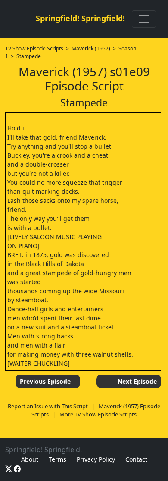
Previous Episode (45, 381)
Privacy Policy (96, 459)
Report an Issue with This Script (48, 406)
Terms (57, 459)
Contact (136, 459)
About (29, 459)
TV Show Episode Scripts (34, 48)
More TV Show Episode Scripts (98, 414)
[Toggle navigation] (144, 19)
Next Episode (137, 381)
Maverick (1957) (91, 48)
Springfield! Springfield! (80, 18)
